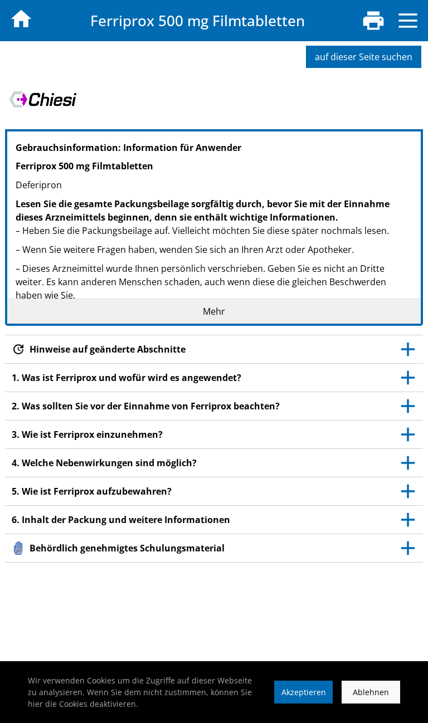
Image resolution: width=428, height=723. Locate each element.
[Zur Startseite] (21, 19)
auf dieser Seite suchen (363, 57)
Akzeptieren (303, 692)
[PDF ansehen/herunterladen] (373, 20)
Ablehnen (371, 692)
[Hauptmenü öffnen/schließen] (408, 20)
